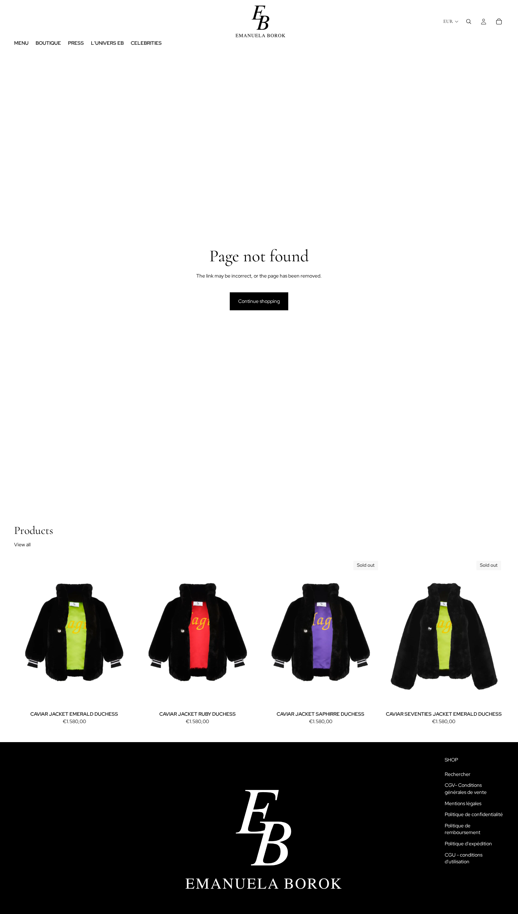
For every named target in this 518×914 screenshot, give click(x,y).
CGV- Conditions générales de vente (466, 788)
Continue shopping (259, 301)
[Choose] (123, 697)
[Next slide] (124, 633)
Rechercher (457, 774)
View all (22, 544)
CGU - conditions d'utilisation (463, 858)
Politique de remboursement (462, 829)
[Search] (468, 21)
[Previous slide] (24, 633)
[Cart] (499, 21)
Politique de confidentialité (474, 814)
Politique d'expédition (468, 843)
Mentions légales (463, 803)
